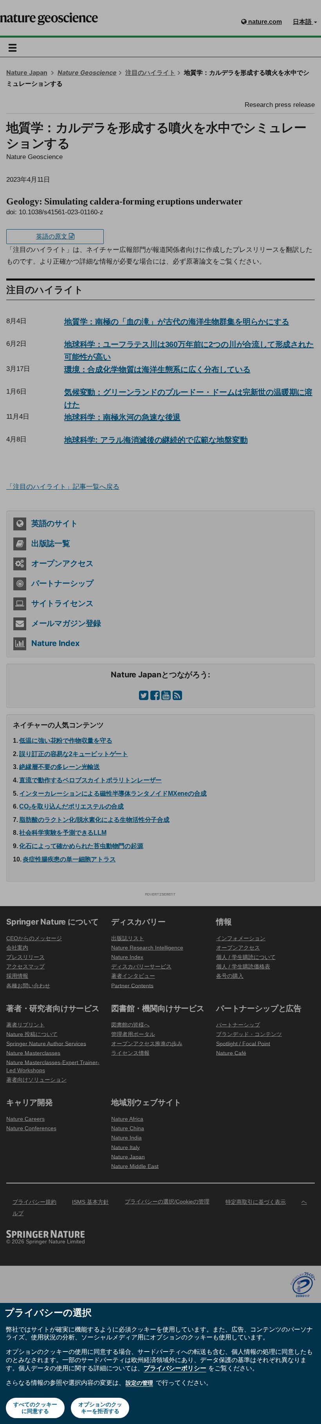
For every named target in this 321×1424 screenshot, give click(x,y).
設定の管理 (139, 1383)
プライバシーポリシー (175, 1368)
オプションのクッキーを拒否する (100, 1407)
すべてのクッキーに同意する (35, 1407)
